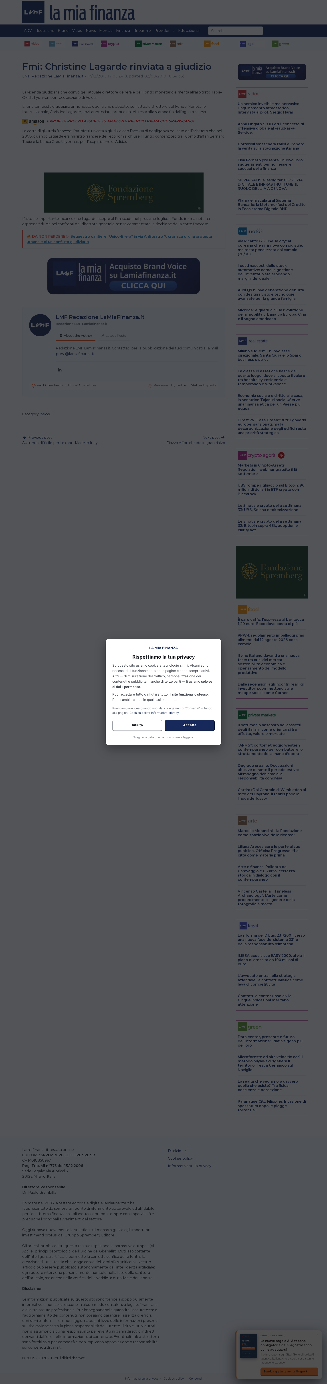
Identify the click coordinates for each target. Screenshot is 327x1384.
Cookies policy (139, 712)
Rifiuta (137, 725)
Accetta (189, 725)
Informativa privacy (165, 712)
